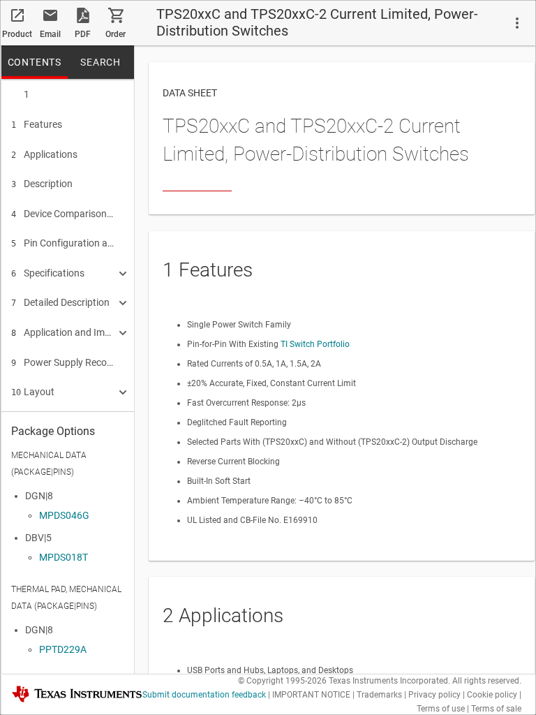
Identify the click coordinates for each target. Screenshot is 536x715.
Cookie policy (492, 695)
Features (36, 124)
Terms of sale (496, 709)
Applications (44, 154)
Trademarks (379, 695)
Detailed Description (60, 302)
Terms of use (441, 709)
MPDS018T (63, 557)
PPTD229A (63, 649)
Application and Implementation (62, 332)
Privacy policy (434, 695)
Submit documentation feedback (204, 695)
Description (42, 183)
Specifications (47, 273)
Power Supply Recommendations (62, 362)
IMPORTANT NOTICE (311, 695)
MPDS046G (64, 515)
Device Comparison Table (62, 213)
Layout (32, 391)
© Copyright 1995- (282, 681)
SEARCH (100, 62)
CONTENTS (34, 62)
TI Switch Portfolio (315, 344)
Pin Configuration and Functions (62, 243)
